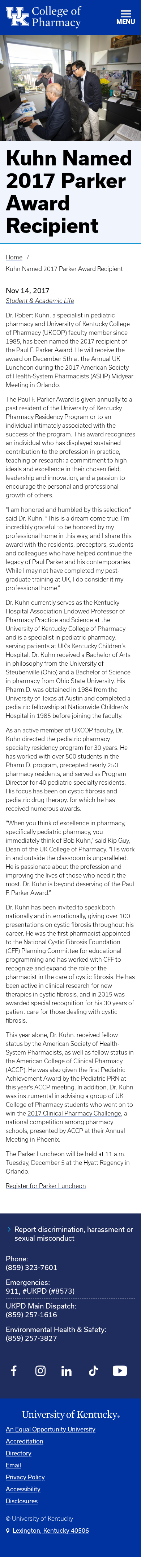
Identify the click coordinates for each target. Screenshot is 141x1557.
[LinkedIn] (67, 1372)
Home (14, 257)
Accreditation (24, 1441)
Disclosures (22, 1501)
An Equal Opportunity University (50, 1429)
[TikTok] (93, 1372)
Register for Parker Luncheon (46, 1186)
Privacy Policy (25, 1477)
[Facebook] (14, 1372)
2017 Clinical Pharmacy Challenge (74, 1113)
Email (13, 1465)
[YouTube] (120, 1372)
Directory (18, 1453)
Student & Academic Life (40, 300)
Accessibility (23, 1489)
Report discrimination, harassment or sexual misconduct (73, 1233)
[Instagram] (40, 1372)
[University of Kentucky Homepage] (70, 1415)
